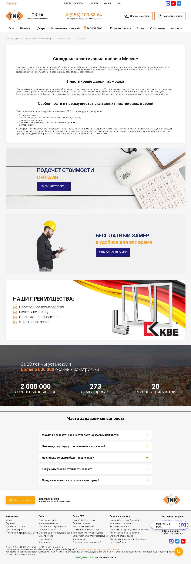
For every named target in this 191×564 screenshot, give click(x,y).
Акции (107, 3)
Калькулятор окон (53, 186)
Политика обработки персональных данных (97, 549)
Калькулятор (94, 28)
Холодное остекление (120, 523)
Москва (12, 3)
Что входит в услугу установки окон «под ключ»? (73, 446)
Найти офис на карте (172, 533)
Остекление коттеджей (65, 28)
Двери (41, 28)
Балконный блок (118, 542)
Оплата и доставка (74, 3)
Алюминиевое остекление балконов (128, 539)
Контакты (176, 28)
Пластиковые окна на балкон (124, 533)
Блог (119, 3)
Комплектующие (120, 28)
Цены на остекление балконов (125, 520)
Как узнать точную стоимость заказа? (67, 469)
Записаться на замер (113, 252)
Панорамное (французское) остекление (129, 529)
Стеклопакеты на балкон (122, 536)
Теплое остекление (119, 526)
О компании (157, 28)
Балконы (25, 28)
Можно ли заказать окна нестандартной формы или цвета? (80, 434)
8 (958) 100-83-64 (84, 14)
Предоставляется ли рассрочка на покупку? (70, 480)
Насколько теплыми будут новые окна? (68, 457)
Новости (94, 3)
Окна (11, 28)
